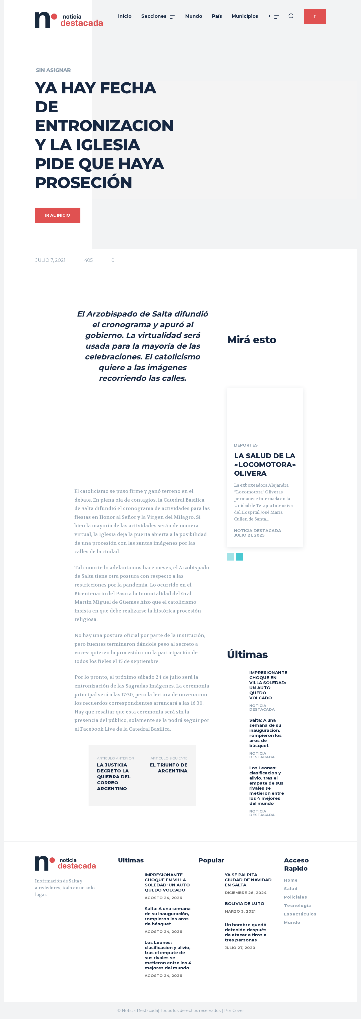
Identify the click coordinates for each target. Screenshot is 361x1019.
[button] (291, 16)
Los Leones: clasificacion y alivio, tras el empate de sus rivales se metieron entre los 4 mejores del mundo (266, 785)
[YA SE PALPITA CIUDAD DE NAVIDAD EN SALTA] (209, 878)
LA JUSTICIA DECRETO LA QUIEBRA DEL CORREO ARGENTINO (114, 776)
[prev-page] (230, 557)
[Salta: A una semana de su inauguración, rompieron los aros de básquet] (236, 722)
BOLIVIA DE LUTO (244, 903)
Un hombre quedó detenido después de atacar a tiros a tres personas (246, 932)
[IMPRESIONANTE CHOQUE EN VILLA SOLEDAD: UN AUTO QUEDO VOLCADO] (236, 675)
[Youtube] (57, 908)
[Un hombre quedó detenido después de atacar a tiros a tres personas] (209, 928)
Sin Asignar (53, 70)
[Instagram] (47, 908)
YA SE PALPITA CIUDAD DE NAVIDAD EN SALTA (248, 880)
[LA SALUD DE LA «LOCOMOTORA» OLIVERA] (265, 410)
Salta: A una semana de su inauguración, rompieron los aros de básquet (265, 732)
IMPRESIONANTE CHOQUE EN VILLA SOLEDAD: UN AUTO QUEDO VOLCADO (268, 685)
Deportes (246, 445)
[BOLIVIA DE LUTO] (209, 907)
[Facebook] (37, 908)
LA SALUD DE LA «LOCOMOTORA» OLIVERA (265, 464)
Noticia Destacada (257, 530)
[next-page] (239, 557)
